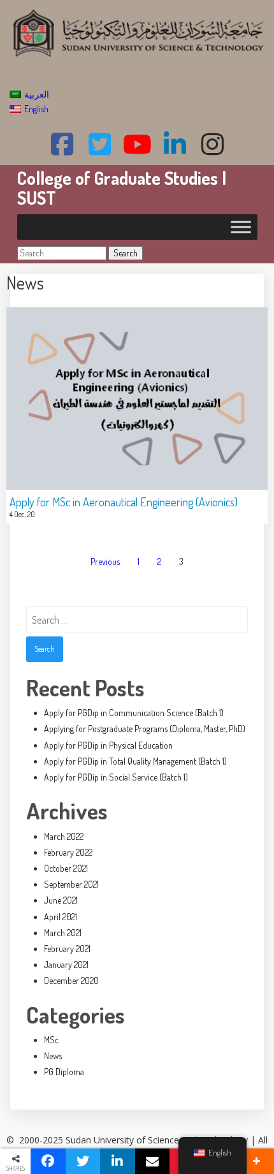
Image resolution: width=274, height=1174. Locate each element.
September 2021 (71, 884)
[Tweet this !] (83, 1161)
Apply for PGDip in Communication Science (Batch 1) (134, 712)
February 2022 (68, 852)
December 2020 (71, 980)
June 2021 (61, 900)
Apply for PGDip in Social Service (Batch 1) (116, 777)
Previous (105, 561)
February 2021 (67, 948)
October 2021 (66, 868)
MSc (51, 1039)
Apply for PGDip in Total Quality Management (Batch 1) (135, 761)
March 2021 (63, 932)
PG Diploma (64, 1071)
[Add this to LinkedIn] (117, 1161)
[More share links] (256, 1161)
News (53, 1055)
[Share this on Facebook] (48, 1161)
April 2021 (60, 916)
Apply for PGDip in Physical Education (108, 745)
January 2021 (66, 964)
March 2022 (63, 836)
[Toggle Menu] (241, 227)
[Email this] (152, 1161)
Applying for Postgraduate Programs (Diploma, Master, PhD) (144, 728)
